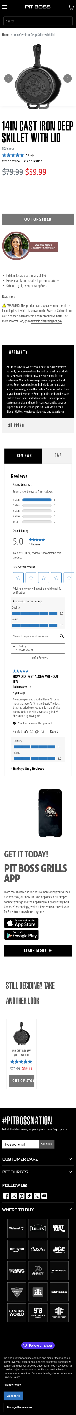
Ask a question (33, 161)
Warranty (18, 352)
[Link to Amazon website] (16, 1258)
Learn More (36, 951)
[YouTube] (43, 1195)
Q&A (58, 455)
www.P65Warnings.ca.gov (46, 321)
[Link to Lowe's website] (38, 1237)
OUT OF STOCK (23, 1081)
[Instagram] (13, 1195)
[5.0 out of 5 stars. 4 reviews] (21, 1062)
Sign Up (46, 1144)
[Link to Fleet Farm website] (59, 1321)
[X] (35, 1195)
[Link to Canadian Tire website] (16, 1300)
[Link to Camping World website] (16, 1321)
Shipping (16, 425)
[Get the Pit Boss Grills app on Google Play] (21, 939)
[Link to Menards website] (59, 1279)
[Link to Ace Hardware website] (59, 1258)
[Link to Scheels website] (59, 1300)
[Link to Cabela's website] (38, 1258)
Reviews (24, 455)
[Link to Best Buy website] (59, 1237)
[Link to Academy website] (38, 1279)
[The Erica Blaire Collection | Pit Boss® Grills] (30, 262)
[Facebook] (5, 1195)
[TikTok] (28, 1195)
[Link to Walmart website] (16, 1237)
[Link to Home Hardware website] (38, 1300)
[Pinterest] (20, 1195)
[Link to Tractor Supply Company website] (16, 1279)
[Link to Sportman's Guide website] (38, 1321)
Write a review (11, 161)
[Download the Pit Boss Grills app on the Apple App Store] (21, 927)
